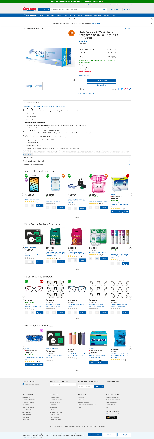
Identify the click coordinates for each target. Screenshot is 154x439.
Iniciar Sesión (115, 9)
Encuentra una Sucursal (59, 381)
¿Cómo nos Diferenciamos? (29, 399)
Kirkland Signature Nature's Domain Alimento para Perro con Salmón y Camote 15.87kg (119, 355)
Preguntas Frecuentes (28, 402)
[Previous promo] (23, 194)
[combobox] (44, 9)
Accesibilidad (25, 419)
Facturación (97, 15)
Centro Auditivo (54, 407)
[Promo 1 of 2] (76, 217)
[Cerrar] (151, 19)
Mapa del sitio (26, 417)
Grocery (41, 15)
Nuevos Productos (55, 417)
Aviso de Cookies (26, 412)
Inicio (24, 28)
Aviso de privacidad (70, 426)
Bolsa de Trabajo (26, 414)
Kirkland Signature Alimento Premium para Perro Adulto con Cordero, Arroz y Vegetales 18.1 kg (55, 253)
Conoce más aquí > (96, 23)
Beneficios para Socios (83, 402)
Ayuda (79, 407)
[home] (29, 9)
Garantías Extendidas (55, 419)
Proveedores (25, 404)
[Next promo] (130, 194)
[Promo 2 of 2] (78, 217)
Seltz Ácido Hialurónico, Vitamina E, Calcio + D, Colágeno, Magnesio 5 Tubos (119, 255)
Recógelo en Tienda (69, 15)
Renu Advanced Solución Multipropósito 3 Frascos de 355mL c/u (119, 204)
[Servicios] (109, 15)
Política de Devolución (111, 402)
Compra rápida (102, 85)
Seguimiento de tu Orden (112, 397)
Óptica (80, 15)
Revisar (109, 435)
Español (118, 4)
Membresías (50, 15)
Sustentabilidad (26, 397)
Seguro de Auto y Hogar (56, 412)
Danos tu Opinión (54, 414)
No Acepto (124, 435)
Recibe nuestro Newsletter (88, 381)
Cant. (80, 80)
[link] (119, 89)
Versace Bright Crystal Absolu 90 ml (98, 201)
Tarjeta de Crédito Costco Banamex (87, 404)
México (128, 5)
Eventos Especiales (55, 402)
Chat (114, 15)
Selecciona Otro (84, 75)
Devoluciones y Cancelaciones (113, 399)
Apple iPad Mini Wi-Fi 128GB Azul (33, 199)
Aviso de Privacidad (27, 409)
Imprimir (127, 28)
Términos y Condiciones (28, 407)
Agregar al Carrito (101, 80)
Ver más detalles (28, 154)
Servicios (106, 15)
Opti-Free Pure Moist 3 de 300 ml (97, 252)
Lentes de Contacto (41, 28)
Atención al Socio (29, 381)
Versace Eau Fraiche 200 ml (53, 201)
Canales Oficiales (112, 381)
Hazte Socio (81, 399)
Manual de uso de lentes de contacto (57, 106)
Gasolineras (88, 15)
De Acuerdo (95, 435)
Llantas (59, 15)
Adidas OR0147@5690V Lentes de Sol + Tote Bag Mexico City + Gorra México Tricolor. (76, 200)
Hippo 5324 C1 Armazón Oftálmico (33, 306)
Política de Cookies (27, 437)
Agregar (39, 205)
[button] (105, 9)
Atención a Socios (110, 404)
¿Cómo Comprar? (54, 397)
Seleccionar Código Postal (120, 212)
